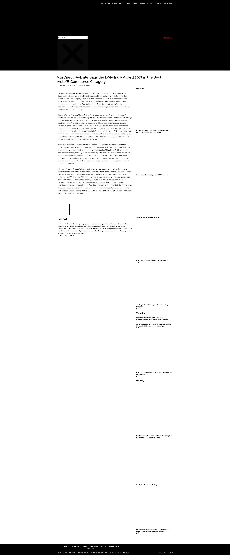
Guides (142, 3)
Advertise (72, 553)
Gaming (107, 3)
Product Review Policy (113, 553)
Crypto (121, 3)
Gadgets (135, 3)
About (65, 553)
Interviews (158, 3)
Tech (102, 3)
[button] (73, 20)
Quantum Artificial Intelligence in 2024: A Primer (152, 175)
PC (147, 3)
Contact (126, 553)
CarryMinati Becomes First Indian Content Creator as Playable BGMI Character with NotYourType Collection (153, 326)
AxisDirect (78, 93)
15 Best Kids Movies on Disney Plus (147, 217)
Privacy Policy (83, 553)
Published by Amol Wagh (67, 236)
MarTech (128, 3)
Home (59, 553)
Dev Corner (168, 3)
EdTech (114, 3)
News (151, 3)
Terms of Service (97, 553)
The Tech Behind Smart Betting (146, 485)
